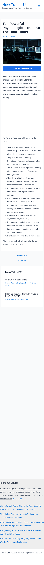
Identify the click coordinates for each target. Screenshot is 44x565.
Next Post (22, 261)
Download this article (22, 68)
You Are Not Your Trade (16, 279)
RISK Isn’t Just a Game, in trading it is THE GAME (21, 295)
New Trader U (14, 5)
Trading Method (10, 299)
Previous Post (22, 255)
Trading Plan (9, 283)
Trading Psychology (21, 283)
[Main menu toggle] (39, 6)
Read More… (18, 499)
